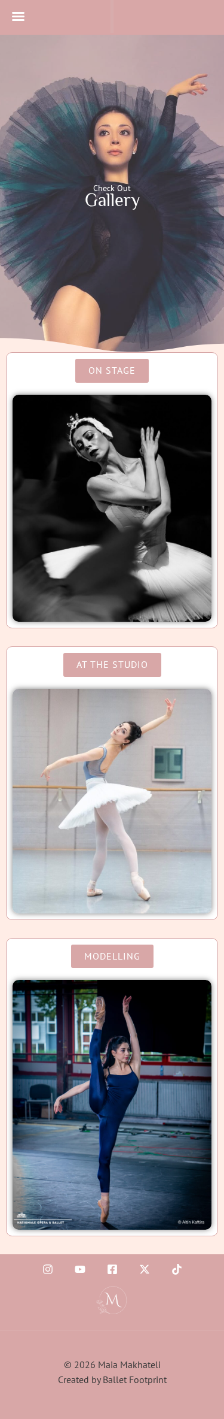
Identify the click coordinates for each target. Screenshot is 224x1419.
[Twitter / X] (144, 1269)
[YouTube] (80, 1269)
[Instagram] (47, 1269)
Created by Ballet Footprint (112, 1379)
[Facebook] (112, 1269)
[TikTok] (176, 1269)
